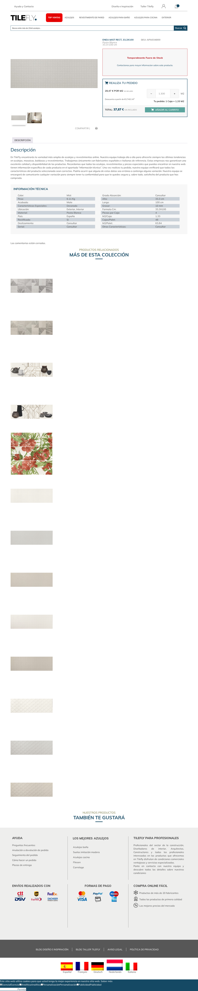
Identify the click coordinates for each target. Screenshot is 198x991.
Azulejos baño (80, 847)
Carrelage (78, 867)
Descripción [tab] (22, 140)
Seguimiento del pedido (25, 855)
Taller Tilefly (147, 6)
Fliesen (77, 862)
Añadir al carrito (167, 109)
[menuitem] (66, 968)
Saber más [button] (106, 981)
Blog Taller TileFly (88, 949)
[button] (5, 984)
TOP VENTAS (54, 17)
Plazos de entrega (22, 865)
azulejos (101, 838)
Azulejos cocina (81, 857)
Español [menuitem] (67, 971)
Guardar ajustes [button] (9, 989)
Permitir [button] (22, 989)
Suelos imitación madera (86, 852)
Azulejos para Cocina (145, 17)
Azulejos (69, 17)
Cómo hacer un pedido (24, 860)
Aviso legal (115, 949)
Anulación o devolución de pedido (30, 850)
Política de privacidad (144, 949)
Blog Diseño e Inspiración (52, 949)
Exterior (166, 17)
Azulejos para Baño (119, 17)
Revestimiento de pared (91, 17)
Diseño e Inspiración (122, 6)
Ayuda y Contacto (24, 6)
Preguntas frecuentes (23, 845)
